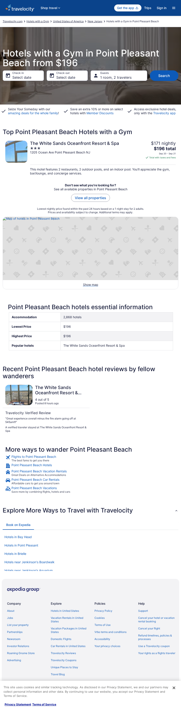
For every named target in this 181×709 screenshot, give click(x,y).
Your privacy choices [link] (107, 646)
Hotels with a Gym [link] (37, 21)
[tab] (18, 525)
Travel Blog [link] (58, 674)
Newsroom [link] (13, 639)
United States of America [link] (68, 21)
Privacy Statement (18, 704)
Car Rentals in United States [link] (68, 646)
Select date (21, 77)
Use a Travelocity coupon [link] (154, 646)
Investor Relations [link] (18, 646)
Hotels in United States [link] (65, 610)
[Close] (174, 688)
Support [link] (143, 610)
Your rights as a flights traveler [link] (156, 653)
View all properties (90, 198)
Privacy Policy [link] (103, 610)
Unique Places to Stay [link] (64, 667)
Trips (147, 8)
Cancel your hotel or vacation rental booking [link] (156, 619)
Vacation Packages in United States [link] (68, 630)
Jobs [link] (10, 617)
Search (164, 75)
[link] (90, 458)
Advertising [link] (14, 660)
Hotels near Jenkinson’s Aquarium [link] (28, 570)
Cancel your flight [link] (149, 628)
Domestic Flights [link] (61, 639)
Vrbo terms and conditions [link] (110, 632)
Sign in (161, 8)
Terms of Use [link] (102, 625)
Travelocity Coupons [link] (63, 660)
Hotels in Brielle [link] (15, 554)
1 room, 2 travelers (116, 77)
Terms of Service (44, 704)
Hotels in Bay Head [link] (18, 537)
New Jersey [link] (95, 21)
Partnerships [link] (15, 632)
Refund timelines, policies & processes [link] (155, 637)
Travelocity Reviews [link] (63, 653)
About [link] (10, 610)
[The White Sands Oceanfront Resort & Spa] (90, 158)
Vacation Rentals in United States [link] (67, 619)
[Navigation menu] (173, 8)
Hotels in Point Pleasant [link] (21, 545)
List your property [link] (18, 625)
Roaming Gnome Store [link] (21, 653)
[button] (90, 510)
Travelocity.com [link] (13, 21)
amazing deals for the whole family (33, 113)
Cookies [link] (99, 617)
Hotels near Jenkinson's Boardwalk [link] (29, 562)
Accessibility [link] (102, 639)
